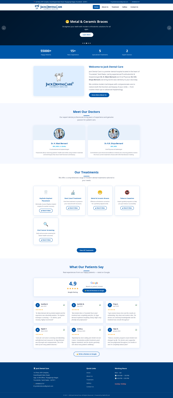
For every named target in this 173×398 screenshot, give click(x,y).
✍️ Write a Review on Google (87, 354)
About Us (105, 7)
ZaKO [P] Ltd (106, 395)
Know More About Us (99, 95)
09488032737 (40, 384)
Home (96, 7)
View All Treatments (86, 250)
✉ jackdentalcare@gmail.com (119, 2)
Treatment (115, 7)
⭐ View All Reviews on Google (94, 291)
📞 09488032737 (135, 2)
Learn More (87, 35)
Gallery (124, 7)
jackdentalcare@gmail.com (44, 386)
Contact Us (134, 7)
